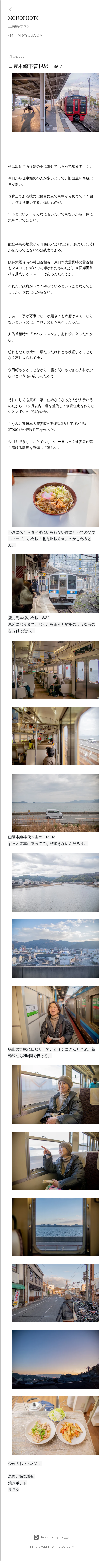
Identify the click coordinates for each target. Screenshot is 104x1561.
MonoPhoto (23, 18)
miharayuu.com (26, 35)
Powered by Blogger (56, 1537)
